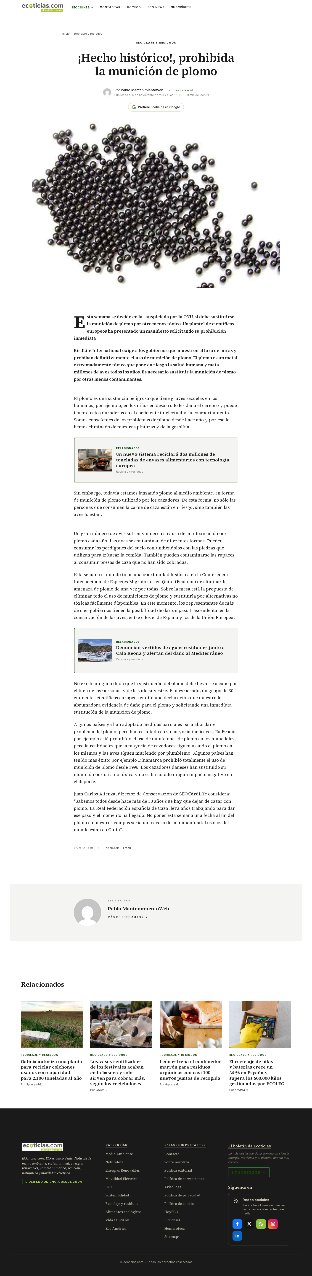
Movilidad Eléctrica (121, 1178)
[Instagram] (273, 1224)
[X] (249, 1224)
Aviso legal (173, 1187)
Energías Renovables (123, 1170)
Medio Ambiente (119, 1154)
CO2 (109, 1187)
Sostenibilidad (117, 1195)
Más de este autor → (128, 917)
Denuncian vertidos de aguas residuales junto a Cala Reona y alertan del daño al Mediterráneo (170, 650)
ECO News (156, 7)
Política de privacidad (182, 1195)
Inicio (66, 33)
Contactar (110, 7)
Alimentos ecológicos (123, 1211)
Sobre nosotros (176, 1162)
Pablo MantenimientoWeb (142, 90)
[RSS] (261, 1224)
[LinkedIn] (237, 1236)
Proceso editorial (181, 90)
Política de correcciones (184, 1178)
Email (127, 848)
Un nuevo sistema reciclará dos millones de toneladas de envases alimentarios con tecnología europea (172, 459)
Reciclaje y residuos (88, 33)
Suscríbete (181, 7)
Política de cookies (179, 1203)
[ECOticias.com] (42, 7)
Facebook (111, 848)
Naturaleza (115, 1162)
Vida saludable (118, 1220)
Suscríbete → (249, 1172)
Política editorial (178, 1170)
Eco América (116, 1228)
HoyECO (134, 7)
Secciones (80, 7)
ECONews (172, 1220)
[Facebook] (237, 1224)
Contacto (172, 1154)
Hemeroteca (174, 1228)
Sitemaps (172, 1236)
